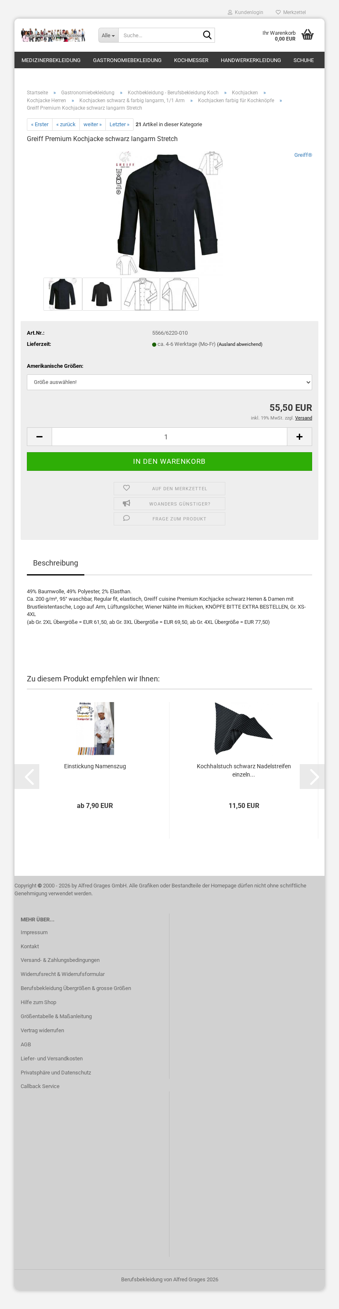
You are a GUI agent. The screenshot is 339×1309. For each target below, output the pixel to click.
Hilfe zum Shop (38, 1002)
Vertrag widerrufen (42, 1030)
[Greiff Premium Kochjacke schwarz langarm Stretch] (169, 213)
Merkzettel (293, 12)
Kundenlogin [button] (247, 12)
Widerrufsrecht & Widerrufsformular (63, 974)
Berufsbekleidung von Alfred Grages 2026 (169, 1279)
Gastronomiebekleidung (127, 60)
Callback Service (40, 1086)
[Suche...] (207, 35)
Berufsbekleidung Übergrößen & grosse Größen (76, 988)
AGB (26, 1044)
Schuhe (304, 60)
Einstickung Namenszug (95, 766)
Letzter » (119, 124)
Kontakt (30, 946)
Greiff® (303, 155)
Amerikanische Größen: (55, 366)
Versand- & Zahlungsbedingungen (60, 960)
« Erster (39, 124)
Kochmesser (191, 60)
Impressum (34, 932)
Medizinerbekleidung (51, 60)
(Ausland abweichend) (240, 344)
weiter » (93, 124)
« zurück (66, 124)
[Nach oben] (316, 1297)
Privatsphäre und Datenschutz (56, 1072)
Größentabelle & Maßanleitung (56, 1016)
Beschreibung (55, 563)
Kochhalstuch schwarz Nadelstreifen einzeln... (244, 770)
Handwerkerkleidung (251, 60)
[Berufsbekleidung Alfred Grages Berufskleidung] (53, 35)
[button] (39, 436)
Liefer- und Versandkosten (52, 1058)
